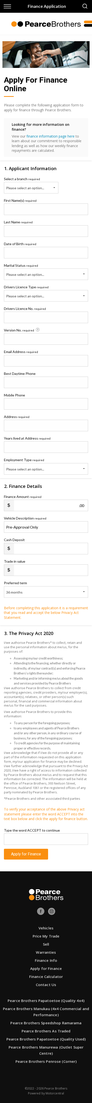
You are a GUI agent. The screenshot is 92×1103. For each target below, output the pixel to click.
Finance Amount (22, 496)
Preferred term (15, 583)
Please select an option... (25, 188)
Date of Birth (20, 244)
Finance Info (46, 960)
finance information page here (50, 136)
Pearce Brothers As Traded (46, 1030)
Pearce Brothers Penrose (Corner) (46, 1061)
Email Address (21, 352)
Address (16, 417)
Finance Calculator (46, 976)
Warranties (46, 952)
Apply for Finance (26, 854)
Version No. (19, 330)
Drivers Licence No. (25, 308)
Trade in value (14, 561)
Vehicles (46, 928)
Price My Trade (46, 936)
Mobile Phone (14, 395)
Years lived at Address (27, 438)
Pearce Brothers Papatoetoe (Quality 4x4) (46, 1000)
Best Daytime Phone (20, 373)
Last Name (18, 222)
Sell (46, 944)
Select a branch (22, 179)
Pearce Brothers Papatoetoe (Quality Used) (46, 1039)
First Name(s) (20, 200)
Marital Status (21, 265)
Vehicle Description (25, 518)
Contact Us (46, 984)
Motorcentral (55, 1093)
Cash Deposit (14, 540)
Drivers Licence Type (26, 287)
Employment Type (24, 464)
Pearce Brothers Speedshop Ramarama (45, 1022)
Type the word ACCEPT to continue (32, 830)
